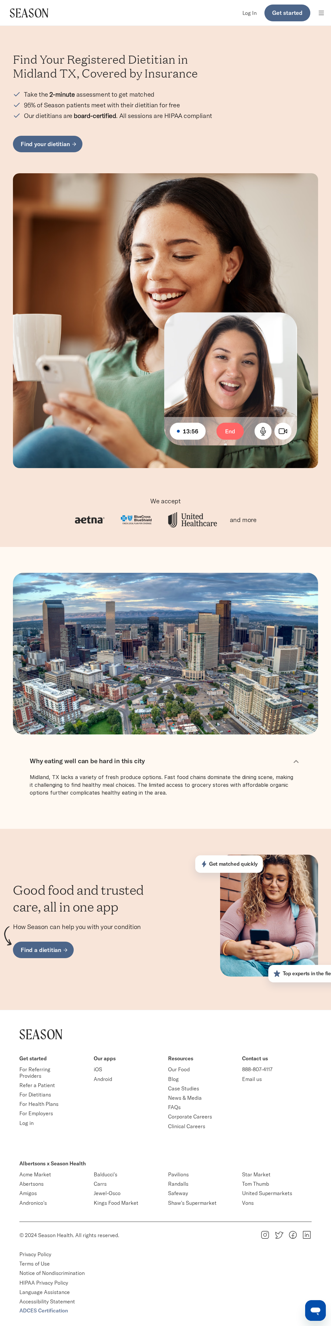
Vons (248, 1203)
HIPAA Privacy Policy (43, 1282)
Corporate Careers (190, 1116)
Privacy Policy (35, 1254)
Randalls (178, 1184)
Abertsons (31, 1184)
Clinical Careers (186, 1126)
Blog (173, 1079)
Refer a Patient (37, 1085)
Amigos (28, 1193)
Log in (26, 1123)
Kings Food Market (116, 1203)
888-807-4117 (257, 1069)
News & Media (185, 1098)
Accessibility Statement (47, 1301)
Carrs (100, 1184)
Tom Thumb (255, 1184)
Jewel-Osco (107, 1193)
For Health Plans (39, 1104)
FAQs (174, 1107)
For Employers (36, 1113)
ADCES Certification (43, 1310)
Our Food (179, 1069)
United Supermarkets (267, 1193)
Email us (252, 1079)
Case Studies (183, 1088)
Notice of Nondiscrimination (52, 1273)
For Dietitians (35, 1094)
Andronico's (33, 1203)
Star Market (256, 1174)
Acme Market (35, 1174)
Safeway (178, 1193)
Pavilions (178, 1174)
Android (103, 1079)
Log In (249, 13)
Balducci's (105, 1174)
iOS (98, 1069)
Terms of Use (34, 1263)
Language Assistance (44, 1292)
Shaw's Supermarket (192, 1203)
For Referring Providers (35, 1072)
